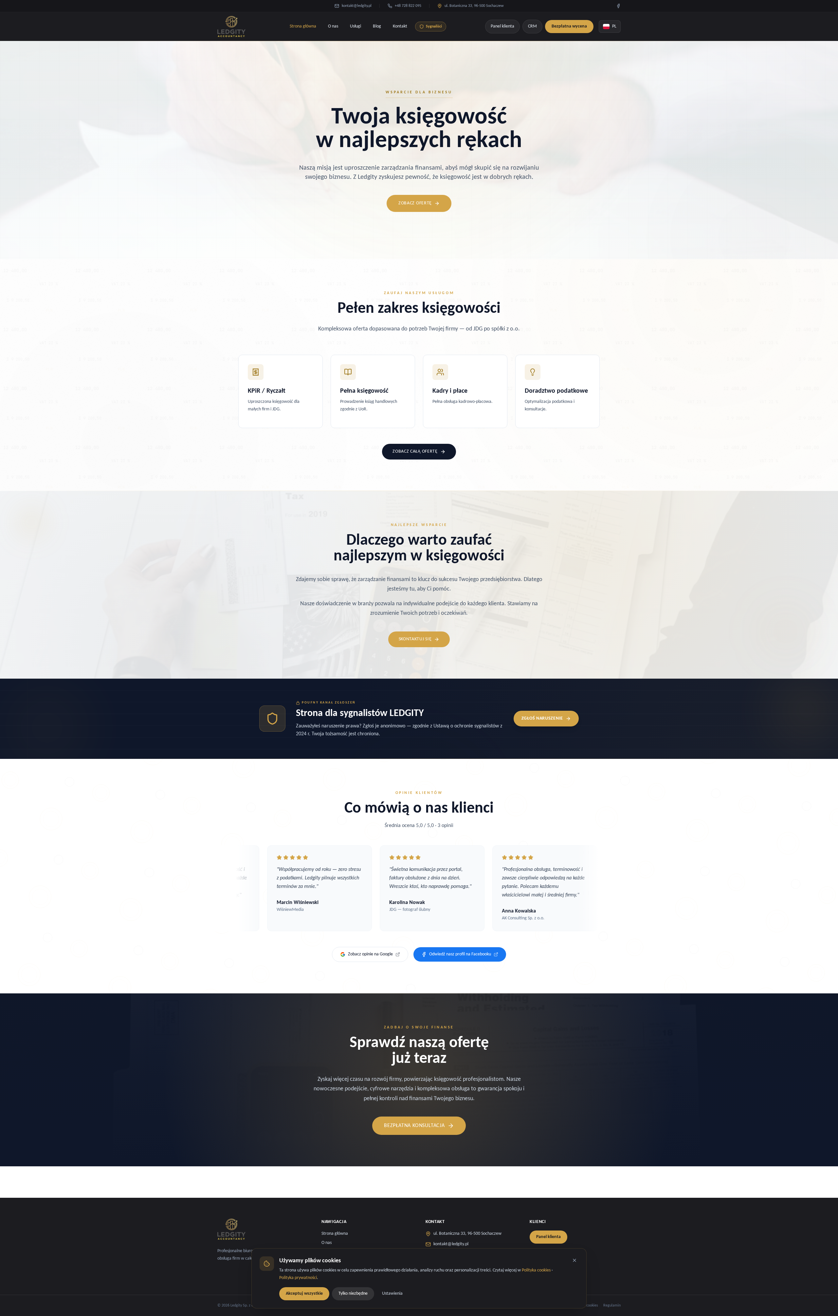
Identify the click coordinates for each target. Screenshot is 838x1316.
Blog (377, 26)
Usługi (355, 26)
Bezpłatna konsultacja (414, 1125)
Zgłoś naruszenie (542, 718)
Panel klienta (502, 26)
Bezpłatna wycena (569, 26)
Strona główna (303, 26)
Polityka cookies (536, 1270)
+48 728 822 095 (408, 6)
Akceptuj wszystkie (304, 1293)
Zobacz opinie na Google (370, 954)
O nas (333, 26)
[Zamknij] (574, 1260)
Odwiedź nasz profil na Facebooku (460, 954)
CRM (532, 26)
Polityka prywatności (298, 1277)
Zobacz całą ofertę (415, 451)
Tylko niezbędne (353, 1293)
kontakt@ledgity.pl (357, 6)
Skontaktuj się (415, 639)
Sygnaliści (434, 26)
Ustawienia (392, 1293)
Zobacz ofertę (415, 203)
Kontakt (400, 26)
